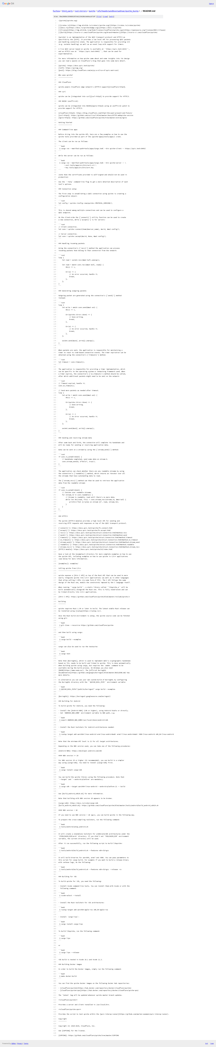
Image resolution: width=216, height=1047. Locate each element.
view (105, 16)
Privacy (19, 1043)
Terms (26, 1043)
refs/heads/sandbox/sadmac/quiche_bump (118, 11)
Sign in (211, 3)
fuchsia (56, 11)
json (212, 1043)
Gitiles (13, 1043)
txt (206, 1043)
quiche (92, 11)
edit (111, 16)
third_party (67, 11)
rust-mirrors (81, 11)
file (99, 16)
